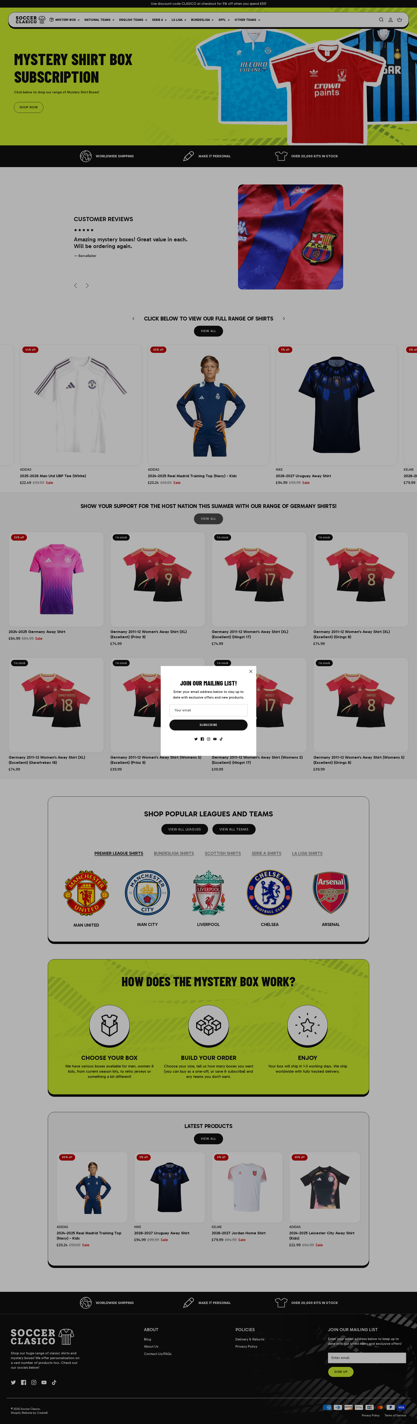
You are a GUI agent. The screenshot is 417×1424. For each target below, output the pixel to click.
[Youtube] (215, 739)
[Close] (251, 671)
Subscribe (208, 725)
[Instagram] (208, 739)
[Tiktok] (221, 739)
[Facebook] (202, 739)
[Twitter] (196, 739)
